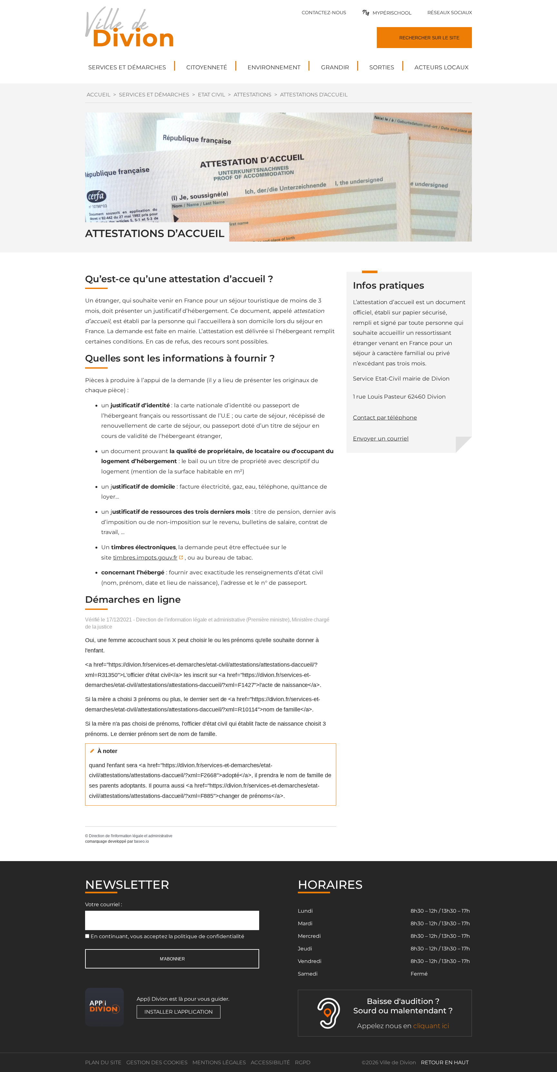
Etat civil (211, 95)
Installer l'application (178, 1012)
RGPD (302, 1062)
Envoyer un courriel (381, 438)
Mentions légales (219, 1062)
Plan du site (103, 1062)
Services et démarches (154, 95)
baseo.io (141, 841)
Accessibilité (270, 1062)
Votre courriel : (103, 904)
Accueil (98, 95)
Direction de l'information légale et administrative (130, 836)
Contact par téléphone (385, 417)
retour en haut (445, 1062)
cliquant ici (431, 1026)
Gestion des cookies (157, 1062)
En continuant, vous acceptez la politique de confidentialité (167, 936)
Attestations (252, 95)
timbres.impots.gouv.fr (145, 557)
